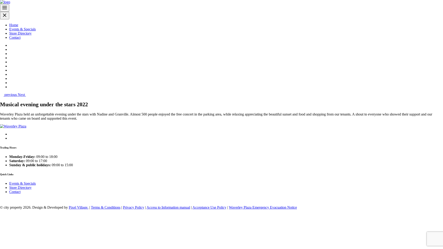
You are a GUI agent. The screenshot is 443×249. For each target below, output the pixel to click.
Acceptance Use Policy (209, 207)
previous (10, 95)
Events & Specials (22, 29)
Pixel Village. (78, 207)
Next (22, 95)
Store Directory (20, 33)
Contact (15, 37)
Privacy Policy (133, 207)
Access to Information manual (168, 207)
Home (13, 25)
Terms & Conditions (105, 207)
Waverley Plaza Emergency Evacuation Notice (263, 207)
